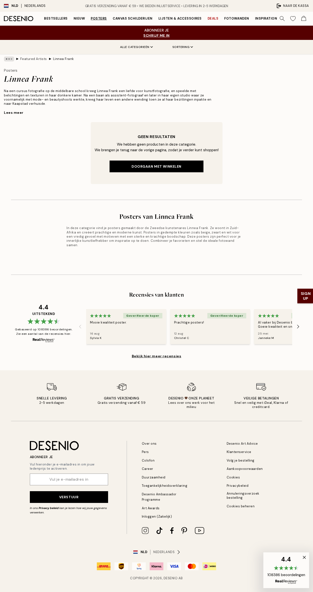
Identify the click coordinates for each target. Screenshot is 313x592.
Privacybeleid (238, 486)
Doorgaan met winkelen (156, 166)
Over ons (149, 443)
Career (147, 469)
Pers (145, 452)
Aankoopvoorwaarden (245, 469)
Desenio (171, 578)
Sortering (181, 47)
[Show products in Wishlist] (293, 18)
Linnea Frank (63, 59)
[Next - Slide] (298, 326)
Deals (213, 18)
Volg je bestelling (241, 460)
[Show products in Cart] (303, 18)
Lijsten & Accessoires (180, 18)
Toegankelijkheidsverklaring (165, 486)
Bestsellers (56, 18)
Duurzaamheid (154, 477)
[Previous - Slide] (80, 326)
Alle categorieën (134, 47)
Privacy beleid (49, 508)
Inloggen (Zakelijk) (157, 516)
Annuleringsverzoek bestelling (243, 495)
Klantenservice (239, 452)
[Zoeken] (282, 18)
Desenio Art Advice (242, 443)
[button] (286, 570)
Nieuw (79, 18)
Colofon (148, 460)
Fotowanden (236, 18)
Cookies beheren (241, 506)
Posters (99, 18)
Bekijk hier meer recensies (156, 356)
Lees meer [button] (13, 112)
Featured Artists (33, 59)
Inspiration (266, 18)
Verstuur (68, 497)
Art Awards (151, 508)
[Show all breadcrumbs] (9, 59)
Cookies (233, 477)
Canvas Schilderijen (133, 18)
